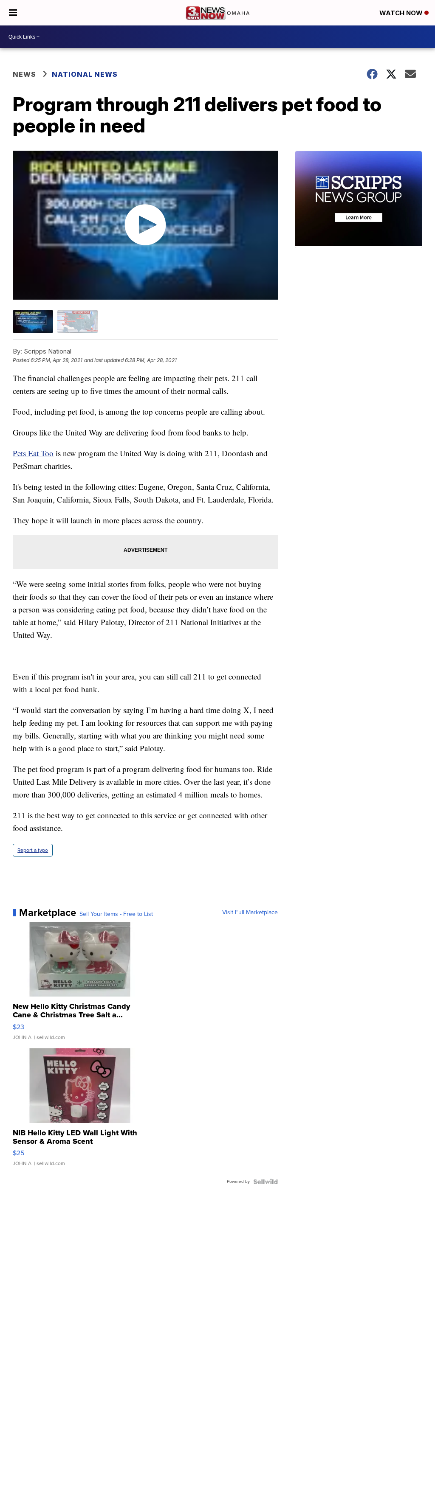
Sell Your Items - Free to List (116, 914)
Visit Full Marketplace (250, 912)
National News (85, 74)
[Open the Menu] (13, 12)
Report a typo (32, 850)
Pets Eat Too (33, 453)
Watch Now (401, 13)
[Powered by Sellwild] (265, 1182)
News (24, 74)
